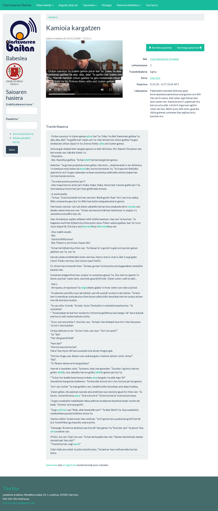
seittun (62, 409)
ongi (83, 287)
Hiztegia (107, 5)
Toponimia (89, 5)
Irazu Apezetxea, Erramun (164, 58)
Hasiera (53, 17)
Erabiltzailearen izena (20, 104)
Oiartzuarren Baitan (17, 5)
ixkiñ (87, 159)
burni (83, 168)
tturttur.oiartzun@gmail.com (19, 502)
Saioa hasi (51, 465)
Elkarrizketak (44, 5)
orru (53, 431)
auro (77, 395)
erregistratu (70, 465)
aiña (101, 143)
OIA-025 (155, 77)
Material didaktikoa (128, 5)
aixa (94, 377)
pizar (90, 136)
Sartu (12, 149)
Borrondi (87, 226)
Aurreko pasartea (161, 47)
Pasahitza (12, 118)
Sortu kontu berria (23, 133)
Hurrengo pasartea (188, 47)
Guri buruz (152, 5)
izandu (132, 206)
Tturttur (11, 488)
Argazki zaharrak (68, 5)
